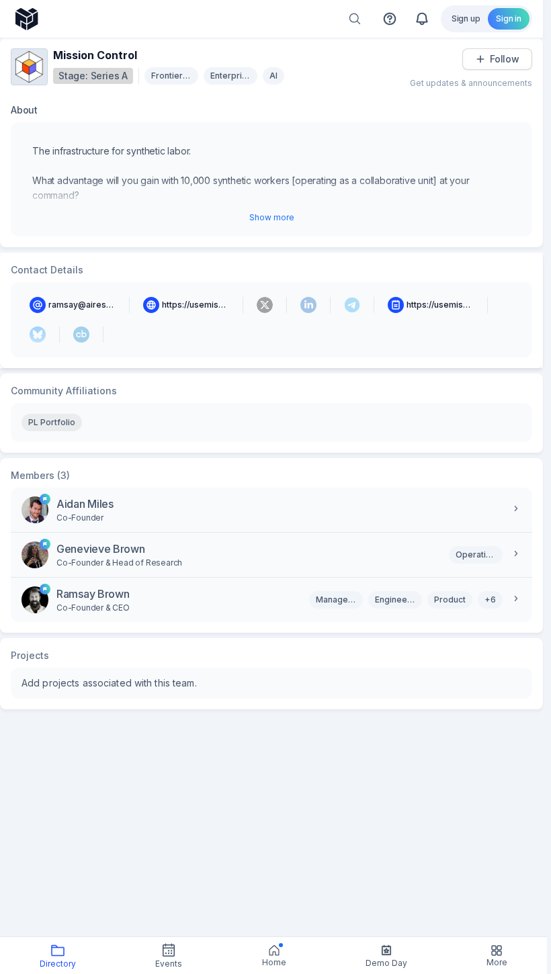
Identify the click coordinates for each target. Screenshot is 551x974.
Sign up (466, 18)
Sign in (508, 18)
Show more (271, 217)
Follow (504, 58)
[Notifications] (422, 18)
